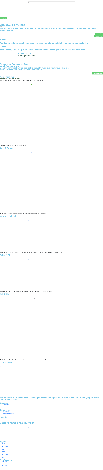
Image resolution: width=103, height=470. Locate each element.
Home (3, 443)
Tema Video (4, 447)
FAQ (3, 449)
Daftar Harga (5, 445)
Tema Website (5, 446)
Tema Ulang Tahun (6, 461)
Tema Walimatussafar (7, 463)
